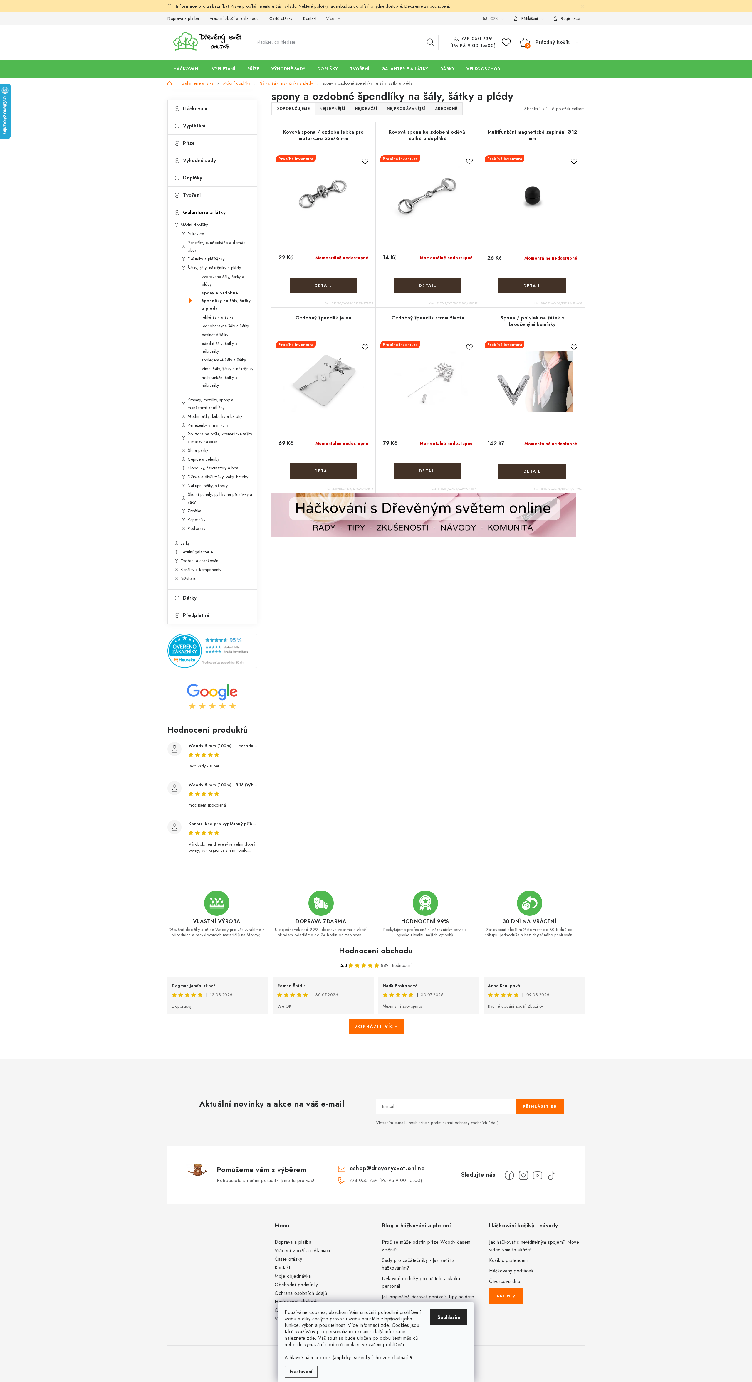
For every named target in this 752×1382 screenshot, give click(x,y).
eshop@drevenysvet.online (387, 1168)
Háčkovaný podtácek (511, 1270)
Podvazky (196, 528)
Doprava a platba (183, 18)
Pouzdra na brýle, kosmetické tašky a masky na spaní (220, 438)
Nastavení (301, 1371)
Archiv (506, 1296)
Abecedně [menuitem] (446, 108)
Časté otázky (281, 18)
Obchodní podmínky (296, 1284)
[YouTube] (537, 1175)
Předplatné (196, 615)
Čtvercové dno (505, 1281)
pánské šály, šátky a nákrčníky (219, 347)
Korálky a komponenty (201, 570)
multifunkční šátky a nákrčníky (219, 381)
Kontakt (310, 18)
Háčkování (195, 108)
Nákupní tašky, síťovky (208, 486)
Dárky (190, 598)
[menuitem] (186, 69)
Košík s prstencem (508, 1260)
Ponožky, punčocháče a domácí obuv (217, 246)
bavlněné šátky (215, 335)
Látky (185, 543)
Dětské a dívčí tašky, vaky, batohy (218, 477)
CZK (494, 18)
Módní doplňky (194, 225)
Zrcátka (195, 511)
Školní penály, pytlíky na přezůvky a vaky (220, 498)
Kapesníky (197, 520)
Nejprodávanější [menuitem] (406, 108)
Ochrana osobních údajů (301, 1293)
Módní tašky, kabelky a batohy (215, 416)
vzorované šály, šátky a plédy (223, 280)
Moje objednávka (293, 1276)
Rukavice (196, 234)
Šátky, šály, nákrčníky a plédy (214, 268)
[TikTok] (551, 1175)
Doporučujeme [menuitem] (293, 108)
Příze (189, 143)
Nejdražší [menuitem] (366, 108)
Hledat (430, 42)
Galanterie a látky (204, 212)
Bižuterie (189, 578)
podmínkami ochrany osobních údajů (465, 1123)
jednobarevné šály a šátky (225, 326)
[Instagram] (523, 1175)
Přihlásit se (540, 1107)
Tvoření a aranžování (200, 561)
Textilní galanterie (197, 552)
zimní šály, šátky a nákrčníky (228, 369)
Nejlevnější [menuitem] (332, 108)
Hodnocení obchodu (376, 950)
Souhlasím (448, 1317)
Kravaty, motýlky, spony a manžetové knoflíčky (211, 403)
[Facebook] (509, 1175)
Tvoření (192, 195)
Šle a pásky (198, 450)
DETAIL (323, 285)
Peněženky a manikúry (208, 425)
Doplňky (192, 177)
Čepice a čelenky (203, 459)
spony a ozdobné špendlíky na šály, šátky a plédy (226, 300)
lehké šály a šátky (218, 317)
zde (385, 1325)
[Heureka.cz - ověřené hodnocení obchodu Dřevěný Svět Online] (212, 651)
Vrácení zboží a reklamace (234, 18)
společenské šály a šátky (224, 360)
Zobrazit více (376, 1026)
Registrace (570, 18)
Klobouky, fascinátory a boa (213, 468)
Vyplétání (194, 125)
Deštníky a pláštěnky (206, 259)
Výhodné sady (199, 160)
